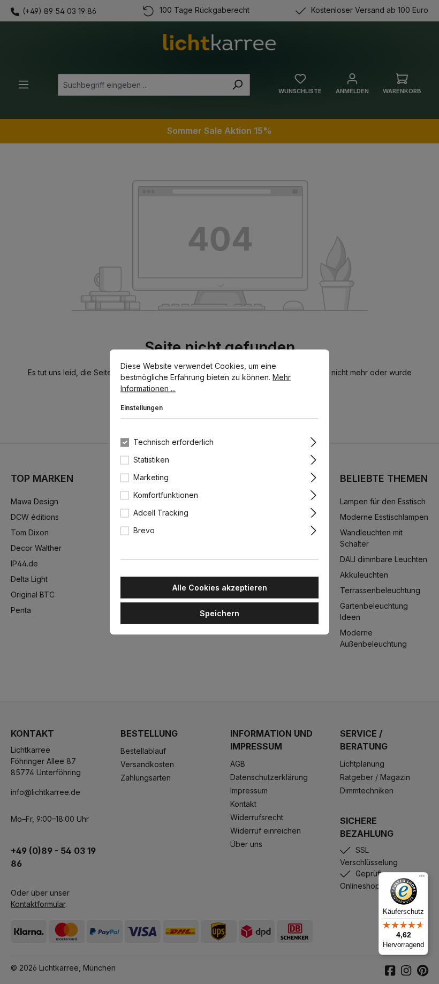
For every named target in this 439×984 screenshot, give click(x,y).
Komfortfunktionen (165, 494)
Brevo (144, 530)
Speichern (219, 613)
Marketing (151, 477)
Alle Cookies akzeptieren (219, 587)
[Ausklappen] (313, 440)
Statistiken (151, 459)
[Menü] (421, 878)
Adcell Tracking (160, 512)
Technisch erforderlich (173, 441)
